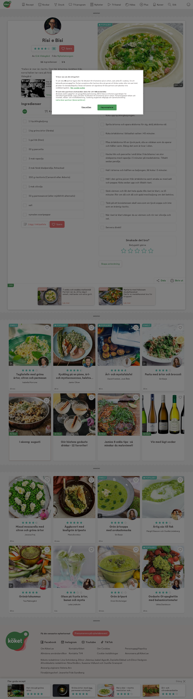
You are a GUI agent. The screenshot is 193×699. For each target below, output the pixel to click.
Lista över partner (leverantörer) (70, 100)
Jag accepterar (107, 107)
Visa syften (86, 107)
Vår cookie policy (77, 88)
